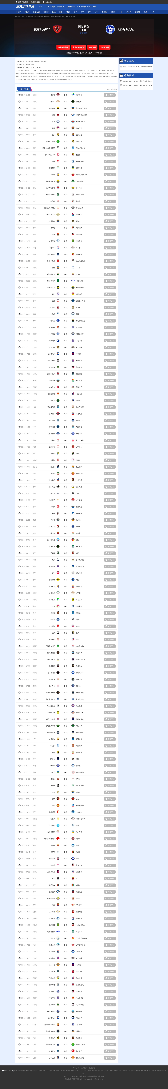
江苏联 (35, 453)
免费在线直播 (63, 47)
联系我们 (84, 1068)
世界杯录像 (81, 6)
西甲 (82, 12)
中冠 (34, 141)
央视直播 (92, 47)
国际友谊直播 (38, 17)
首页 (40, 7)
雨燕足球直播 (23, 2)
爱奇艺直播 (104, 47)
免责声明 (92, 1068)
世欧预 (27, 12)
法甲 (96, 12)
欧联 (61, 12)
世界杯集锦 (91, 6)
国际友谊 (36, 12)
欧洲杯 (46, 12)
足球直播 (60, 6)
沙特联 (153, 12)
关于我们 (76, 1068)
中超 (121, 12)
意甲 (75, 12)
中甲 (34, 414)
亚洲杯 (113, 12)
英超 (68, 12)
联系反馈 (36, 2)
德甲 (89, 12)
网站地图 (68, 1079)
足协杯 (128, 12)
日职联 (137, 12)
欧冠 (54, 12)
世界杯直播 (50, 6)
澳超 (145, 12)
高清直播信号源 (78, 47)
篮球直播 (71, 6)
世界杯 (18, 12)
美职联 (104, 12)
